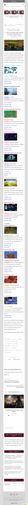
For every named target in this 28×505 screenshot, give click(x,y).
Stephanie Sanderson (8, 460)
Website (6, 175)
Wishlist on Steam (8, 83)
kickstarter (15, 345)
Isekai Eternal (7, 345)
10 (19, 415)
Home (5, 24)
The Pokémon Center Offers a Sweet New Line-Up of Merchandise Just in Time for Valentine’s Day (13, 467)
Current (10, 24)
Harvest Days (14, 341)
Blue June (19, 339)
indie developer (8, 343)
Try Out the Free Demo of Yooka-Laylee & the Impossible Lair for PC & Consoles (13, 462)
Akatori (13, 339)
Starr (5, 471)
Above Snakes (7, 339)
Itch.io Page (6, 247)
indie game (15, 343)
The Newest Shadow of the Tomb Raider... (14, 410)
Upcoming (17, 30)
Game (18, 29)
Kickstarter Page (7, 81)
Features (13, 29)
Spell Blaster (7, 352)
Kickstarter (11, 30)
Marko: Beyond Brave (9, 350)
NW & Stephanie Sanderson (16, 35)
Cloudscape (7, 341)
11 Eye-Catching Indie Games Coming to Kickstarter (13, 457)
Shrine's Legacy (19, 350)
